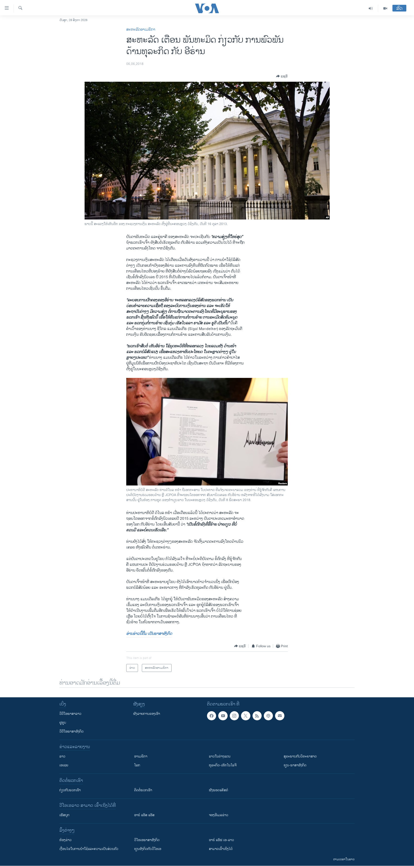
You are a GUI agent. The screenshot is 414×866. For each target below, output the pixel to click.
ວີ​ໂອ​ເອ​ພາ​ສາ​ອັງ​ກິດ (147, 840)
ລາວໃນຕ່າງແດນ (219, 756)
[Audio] (370, 8)
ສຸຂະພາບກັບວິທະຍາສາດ (300, 756)
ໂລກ (137, 765)
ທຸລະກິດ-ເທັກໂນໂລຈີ (222, 765)
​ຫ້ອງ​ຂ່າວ (65, 840)
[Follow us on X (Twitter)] (245, 715)
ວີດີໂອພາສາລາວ (70, 713)
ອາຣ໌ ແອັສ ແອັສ (144, 815)
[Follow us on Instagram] (234, 715)
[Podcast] (268, 715)
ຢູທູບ (62, 722)
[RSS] (257, 715)
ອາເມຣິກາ (140, 756)
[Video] (385, 8)
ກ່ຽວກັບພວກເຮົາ (70, 790)
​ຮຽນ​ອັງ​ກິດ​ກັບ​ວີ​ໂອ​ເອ (147, 848)
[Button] (282, 76)
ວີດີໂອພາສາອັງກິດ (71, 731)
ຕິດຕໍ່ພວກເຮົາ (143, 790)
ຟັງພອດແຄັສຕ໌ (218, 790)
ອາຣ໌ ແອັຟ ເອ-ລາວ (221, 840)
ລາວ (62, 756)
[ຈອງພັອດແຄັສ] (279, 715)
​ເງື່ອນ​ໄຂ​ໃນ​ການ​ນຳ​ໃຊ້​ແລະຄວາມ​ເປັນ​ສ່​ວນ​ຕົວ (88, 848)
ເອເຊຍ (63, 765)
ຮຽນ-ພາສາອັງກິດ (295, 765)
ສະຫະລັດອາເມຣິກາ (140, 29)
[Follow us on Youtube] (222, 715)
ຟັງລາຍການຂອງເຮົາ (146, 713)
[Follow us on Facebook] (211, 715)
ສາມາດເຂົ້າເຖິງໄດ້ (221, 848)
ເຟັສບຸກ (64, 815)
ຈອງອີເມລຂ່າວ (218, 815)
